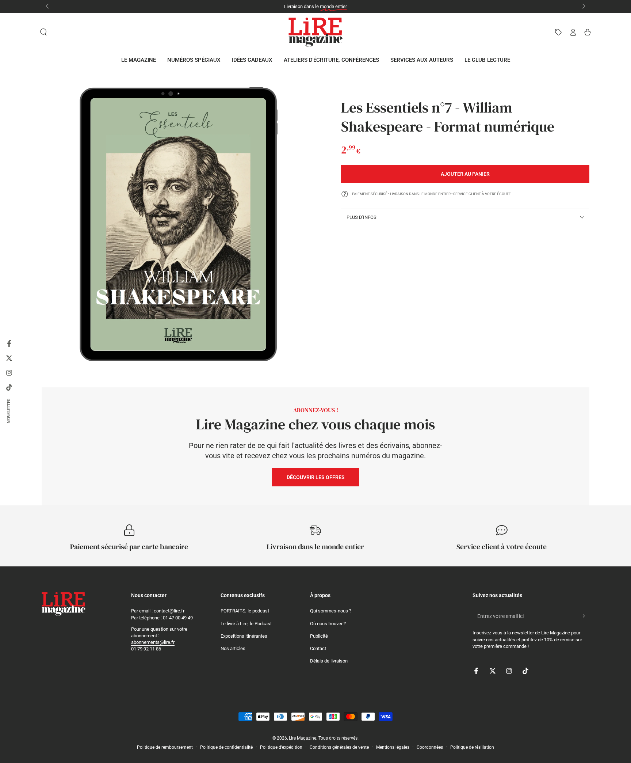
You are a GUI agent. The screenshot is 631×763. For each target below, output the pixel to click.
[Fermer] (413, 339)
